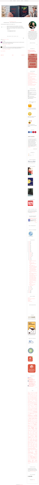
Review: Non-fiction (34, 446)
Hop (36, 412)
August (30, 256)
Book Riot (29, 297)
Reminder (36, 426)
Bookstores (29, 404)
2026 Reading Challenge (32, 218)
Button (32, 404)
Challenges (35, 404)
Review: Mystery (30, 446)
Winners (33, 461)
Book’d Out (30, 377)
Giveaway (35, 411)
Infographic (29, 414)
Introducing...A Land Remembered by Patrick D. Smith (32, 263)
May (30, 259)
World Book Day (29, 462)
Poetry (33, 422)
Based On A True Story (31, 385)
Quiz (36, 423)
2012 (29, 251)
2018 (29, 245)
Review (32, 427)
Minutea (36, 418)
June (30, 258)
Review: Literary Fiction (31, 443)
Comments (30, 155)
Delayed (29, 408)
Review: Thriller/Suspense (32, 452)
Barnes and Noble (34, 395)
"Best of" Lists (30, 392)
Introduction (29, 416)
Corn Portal (32, 407)
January (30, 289)
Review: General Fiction (33, 440)
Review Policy (30, 429)
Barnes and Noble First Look (31, 396)
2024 (29, 243)
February (30, 288)
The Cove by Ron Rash (31, 72)
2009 (29, 292)
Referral (34, 426)
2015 (29, 248)
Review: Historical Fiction (32, 441)
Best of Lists (29, 397)
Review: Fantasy (30, 439)
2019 (29, 244)
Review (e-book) (34, 428)
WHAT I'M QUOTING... (31, 136)
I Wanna (31, 413)
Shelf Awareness (30, 301)
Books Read (32, 403)
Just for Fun (32, 416)
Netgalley (29, 300)
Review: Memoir (35, 444)
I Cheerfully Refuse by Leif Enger (32, 84)
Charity (29, 405)
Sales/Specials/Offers (30, 455)
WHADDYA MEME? (31, 460)
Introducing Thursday (6, 39)
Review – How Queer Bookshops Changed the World (32, 384)
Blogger (34, 479)
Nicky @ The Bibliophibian (32, 383)
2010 (29, 291)
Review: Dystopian (35, 438)
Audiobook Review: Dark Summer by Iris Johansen (32, 379)
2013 (29, 250)
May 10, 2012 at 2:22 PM (6, 44)
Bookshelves (35, 403)
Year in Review (35, 462)
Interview (36, 414)
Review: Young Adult (34, 453)
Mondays (34, 419)
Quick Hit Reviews (31, 386)
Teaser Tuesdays (32, 457)
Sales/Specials (35, 454)
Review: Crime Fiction (34, 437)
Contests (36, 406)
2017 (29, 246)
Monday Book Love (30, 419)
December (30, 252)
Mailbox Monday (31, 418)
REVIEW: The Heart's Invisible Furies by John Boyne (32, 51)
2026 (29, 241)
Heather (31, 219)
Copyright (29, 407)
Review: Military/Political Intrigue (32, 445)
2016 (29, 247)
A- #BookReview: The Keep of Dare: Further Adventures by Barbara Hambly (32, 382)
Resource (29, 427)
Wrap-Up (33, 462)
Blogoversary (31, 398)
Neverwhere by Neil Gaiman (31, 73)
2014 (29, 249)
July (29, 257)
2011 (29, 290)
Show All (36, 387)
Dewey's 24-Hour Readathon (31, 298)
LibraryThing (29, 299)
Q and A (31, 423)
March (30, 287)
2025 (29, 242)
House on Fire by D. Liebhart (31, 85)
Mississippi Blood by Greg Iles (31, 81)
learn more (33, 212)
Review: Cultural (30, 438)
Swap (36, 456)
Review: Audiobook (32, 432)
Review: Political (30, 447)
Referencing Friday (30, 426)
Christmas (31, 405)
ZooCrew (29, 463)
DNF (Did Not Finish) (34, 408)
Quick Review (34, 423)
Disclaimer (31, 408)
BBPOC (36, 396)
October (30, 254)
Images (33, 413)
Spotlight (31, 456)
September (30, 255)
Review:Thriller (29, 454)
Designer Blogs (21, 484)
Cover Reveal (35, 407)
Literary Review (32, 417)
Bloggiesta (32, 397)
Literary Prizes (29, 417)
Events (36, 409)
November (30, 253)
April (30, 286)
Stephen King (34, 456)
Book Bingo (34, 398)
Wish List (35, 461)
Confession (32, 406)
